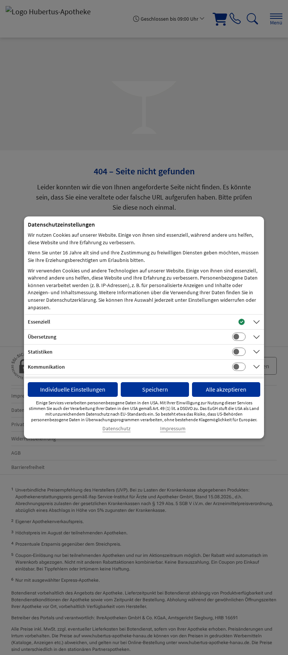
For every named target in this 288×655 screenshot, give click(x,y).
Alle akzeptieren (226, 389)
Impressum (173, 428)
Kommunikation (46, 366)
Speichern (155, 389)
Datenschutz (116, 428)
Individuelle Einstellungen (72, 389)
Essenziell (39, 321)
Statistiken (40, 351)
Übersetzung (42, 336)
